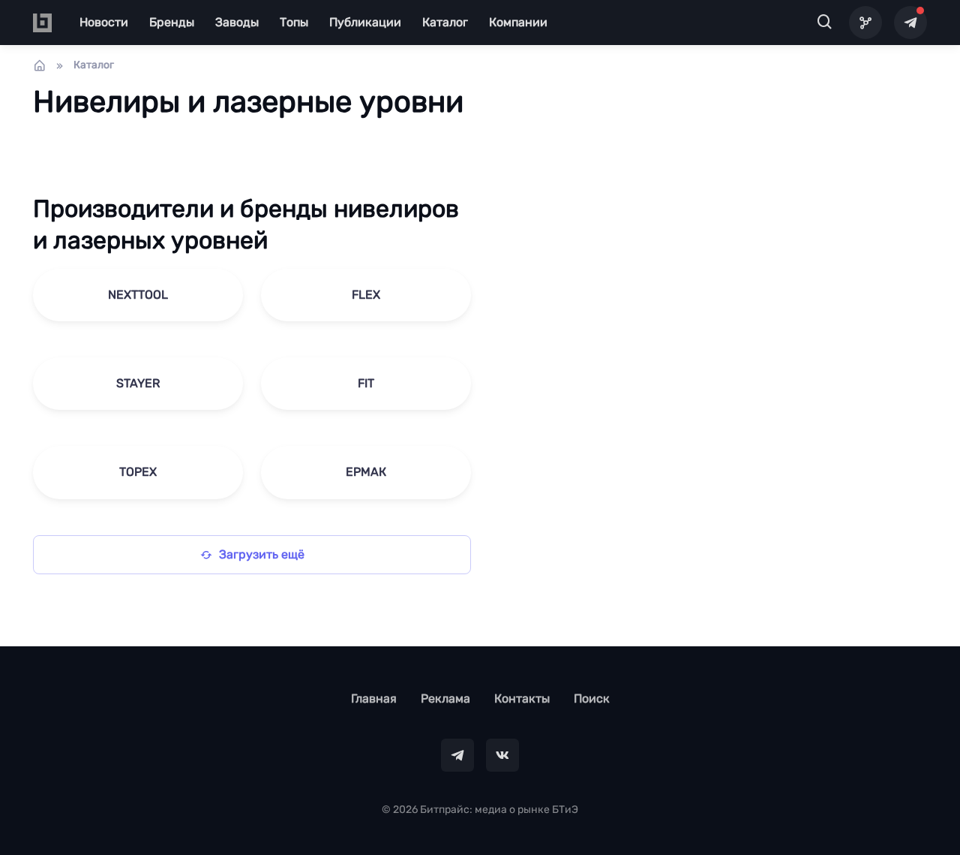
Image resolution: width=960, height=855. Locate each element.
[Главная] (39, 65)
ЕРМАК (366, 472)
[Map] (865, 22)
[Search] (825, 22)
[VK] (502, 755)
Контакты (522, 698)
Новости (104, 22)
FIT (366, 383)
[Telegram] (910, 22)
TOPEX (138, 472)
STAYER (138, 383)
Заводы (237, 22)
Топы (294, 22)
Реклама (445, 698)
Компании (518, 22)
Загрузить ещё (261, 554)
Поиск (592, 698)
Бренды (171, 22)
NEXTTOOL (138, 295)
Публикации (365, 22)
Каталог (445, 22)
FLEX (366, 295)
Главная (374, 698)
